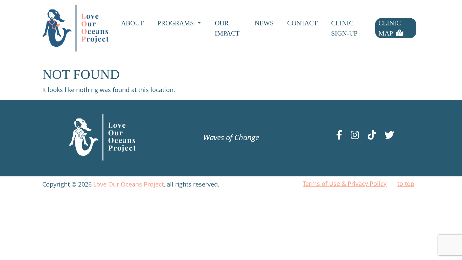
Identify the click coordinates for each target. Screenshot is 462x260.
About (132, 23)
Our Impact (227, 28)
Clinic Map (389, 28)
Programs (176, 23)
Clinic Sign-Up (344, 28)
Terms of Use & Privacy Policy (345, 183)
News (264, 23)
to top (405, 183)
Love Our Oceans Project (128, 184)
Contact (302, 23)
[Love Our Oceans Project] (75, 28)
